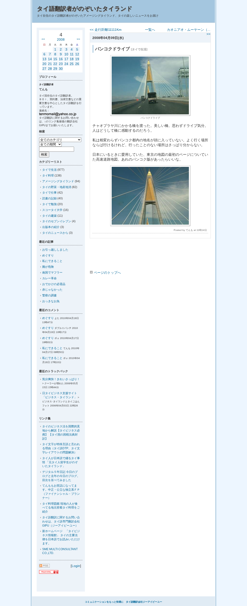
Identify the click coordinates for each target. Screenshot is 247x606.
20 (44, 64)
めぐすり (48, 255)
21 (50, 64)
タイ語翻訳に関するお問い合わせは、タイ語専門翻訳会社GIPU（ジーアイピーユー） (61, 521)
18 (72, 59)
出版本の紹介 (51, 227)
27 (44, 69)
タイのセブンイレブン (56, 221)
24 (66, 64)
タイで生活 (49, 169)
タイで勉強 (49, 204)
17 (66, 59)
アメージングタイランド (58, 181)
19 (77, 59)
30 (61, 69)
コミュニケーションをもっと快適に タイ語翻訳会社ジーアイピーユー (123, 601)
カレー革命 (49, 278)
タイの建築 (49, 215)
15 (55, 59)
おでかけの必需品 (53, 284)
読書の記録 (49, 198)
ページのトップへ (107, 272)
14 (50, 59)
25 (72, 64)
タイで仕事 (49, 192)
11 (72, 54)
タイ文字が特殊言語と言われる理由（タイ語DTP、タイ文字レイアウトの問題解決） (61, 448)
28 (50, 69)
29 (55, 69)
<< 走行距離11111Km (106, 30)
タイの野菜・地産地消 (56, 187)
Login (76, 566)
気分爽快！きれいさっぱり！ (61, 379)
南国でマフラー (52, 272)
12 (77, 54)
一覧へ (150, 30)
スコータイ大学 (52, 210)
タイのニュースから (55, 233)
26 (77, 64)
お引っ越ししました (55, 249)
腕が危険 (48, 266)
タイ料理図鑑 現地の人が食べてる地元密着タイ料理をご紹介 (61, 508)
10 (66, 54)
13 (44, 59)
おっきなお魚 (51, 301)
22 (55, 64)
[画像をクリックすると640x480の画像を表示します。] (150, 114)
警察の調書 (49, 295)
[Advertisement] (150, 255)
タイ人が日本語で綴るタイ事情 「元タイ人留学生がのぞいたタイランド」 (61, 462)
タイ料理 (48, 175)
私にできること (52, 261)
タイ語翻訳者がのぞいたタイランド (84, 8)
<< (43, 39)
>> (78, 39)
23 (61, 64)
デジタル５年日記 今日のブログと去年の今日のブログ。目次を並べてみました (61, 476)
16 (61, 59)
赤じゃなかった (52, 289)
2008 (61, 39)
